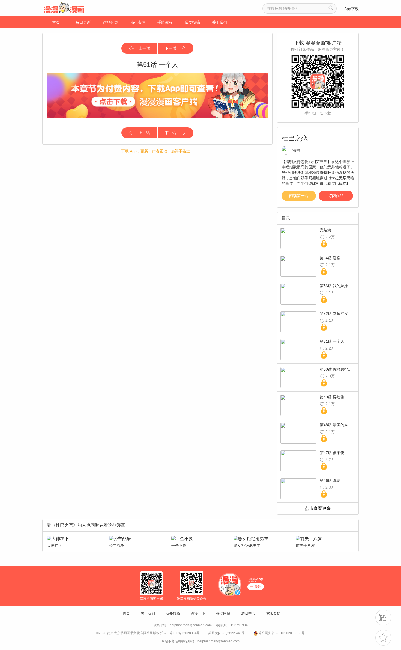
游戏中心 (248, 613)
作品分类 (110, 22)
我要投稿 (192, 22)
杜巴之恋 (295, 138)
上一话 (144, 48)
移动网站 (223, 613)
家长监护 (273, 613)
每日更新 (83, 22)
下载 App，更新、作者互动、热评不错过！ (157, 151)
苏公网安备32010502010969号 (281, 633)
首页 (56, 22)
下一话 (170, 48)
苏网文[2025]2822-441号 (226, 633)
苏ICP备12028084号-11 (187, 633)
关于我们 (219, 22)
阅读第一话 (298, 196)
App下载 (351, 9)
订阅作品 (335, 196)
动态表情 (137, 22)
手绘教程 (165, 22)
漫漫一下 (198, 613)
